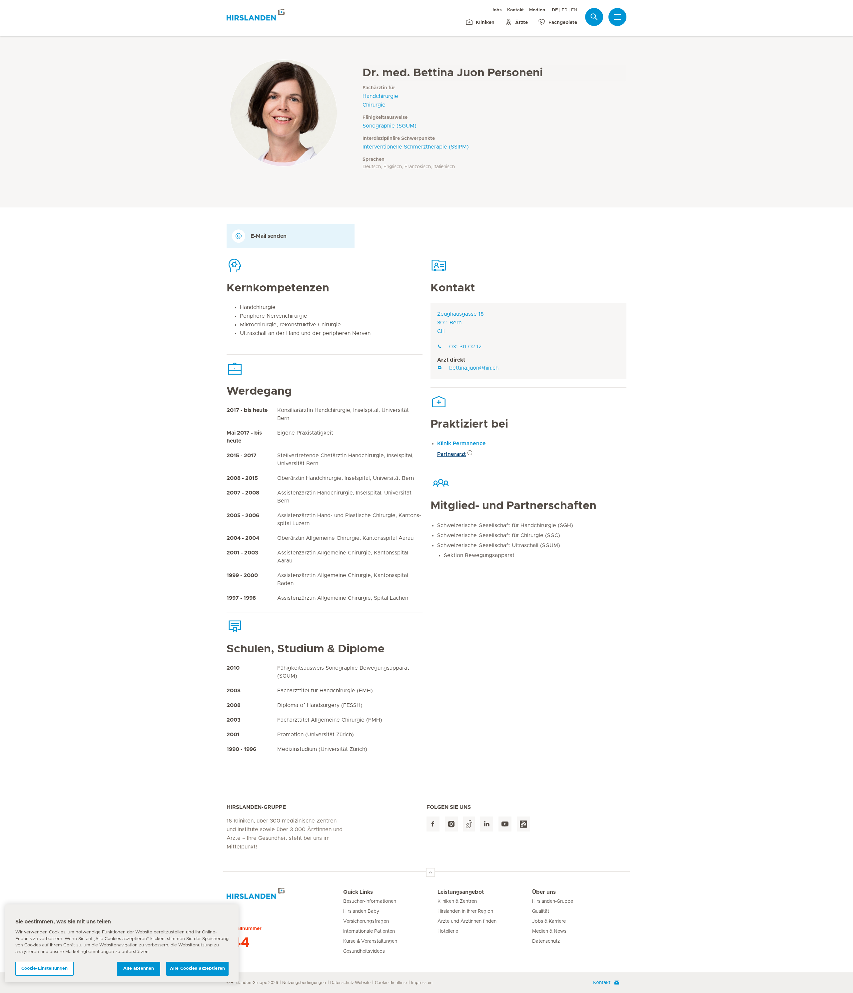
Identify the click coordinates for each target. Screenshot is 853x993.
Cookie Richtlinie (391, 983)
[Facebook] (432, 824)
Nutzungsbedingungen (304, 983)
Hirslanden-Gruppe (552, 901)
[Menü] (617, 17)
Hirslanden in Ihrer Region (465, 911)
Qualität (540, 911)
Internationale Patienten (369, 931)
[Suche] (594, 16)
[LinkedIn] (486, 824)
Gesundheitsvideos (364, 951)
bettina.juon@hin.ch (473, 368)
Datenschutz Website (350, 983)
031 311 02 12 (465, 346)
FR (564, 10)
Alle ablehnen (138, 968)
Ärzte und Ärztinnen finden (466, 921)
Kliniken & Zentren (457, 901)
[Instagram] (451, 824)
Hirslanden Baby (361, 911)
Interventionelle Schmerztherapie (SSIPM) (416, 147)
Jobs (496, 10)
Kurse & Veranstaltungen (370, 941)
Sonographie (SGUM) (390, 126)
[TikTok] (469, 824)
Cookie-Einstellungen (44, 968)
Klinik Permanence (461, 443)
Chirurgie (374, 105)
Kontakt (515, 10)
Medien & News (549, 931)
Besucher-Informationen (369, 901)
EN (574, 10)
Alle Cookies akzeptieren (197, 968)
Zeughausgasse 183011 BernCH (460, 322)
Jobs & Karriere (549, 921)
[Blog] (523, 824)
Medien (537, 10)
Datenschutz (546, 941)
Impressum (421, 983)
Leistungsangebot (460, 892)
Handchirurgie (380, 96)
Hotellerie (447, 931)
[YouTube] (504, 824)
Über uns (544, 892)
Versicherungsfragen (366, 921)
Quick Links (358, 892)
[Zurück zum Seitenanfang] (430, 872)
